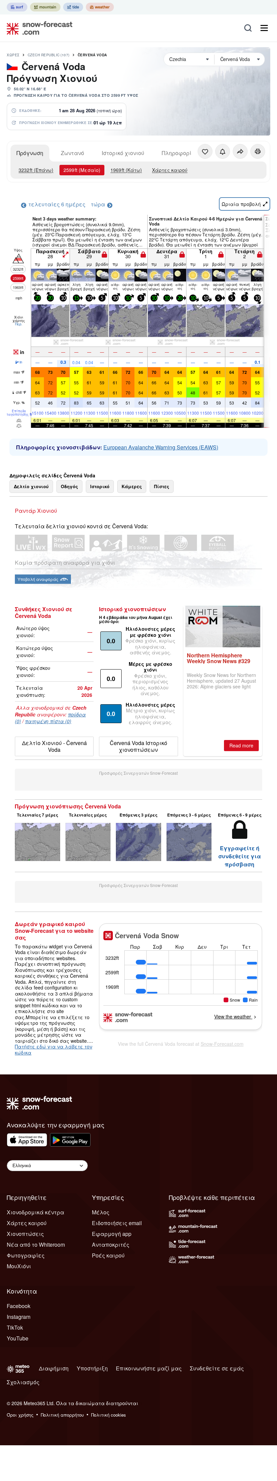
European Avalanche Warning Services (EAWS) (160, 447)
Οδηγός (69, 486)
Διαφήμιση (54, 1368)
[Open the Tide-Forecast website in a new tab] (73, 7)
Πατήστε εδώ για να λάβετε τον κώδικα (53, 1049)
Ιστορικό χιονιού (123, 153)
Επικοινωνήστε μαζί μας (149, 1368)
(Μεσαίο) (82, 170)
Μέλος (100, 1212)
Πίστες (161, 486)
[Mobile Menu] (264, 28)
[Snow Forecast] (37, 28)
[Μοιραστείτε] (240, 151)
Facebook (18, 1306)
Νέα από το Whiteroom (36, 1244)
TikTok (15, 1327)
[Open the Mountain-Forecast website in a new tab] (45, 7)
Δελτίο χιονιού (31, 486)
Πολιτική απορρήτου (62, 1415)
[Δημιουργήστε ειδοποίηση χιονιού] (222, 151)
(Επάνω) (36, 170)
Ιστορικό (99, 486)
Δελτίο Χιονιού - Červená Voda (54, 746)
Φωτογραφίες (26, 1255)
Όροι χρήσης (20, 1415)
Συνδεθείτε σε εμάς (217, 1368)
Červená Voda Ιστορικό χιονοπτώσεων (138, 746)
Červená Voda (92, 55)
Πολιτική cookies (108, 1415)
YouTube (17, 1338)
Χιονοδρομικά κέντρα (35, 1212)
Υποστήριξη (92, 1368)
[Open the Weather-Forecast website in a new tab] (100, 7)
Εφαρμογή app (111, 1234)
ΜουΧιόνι (19, 1266)
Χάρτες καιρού (169, 170)
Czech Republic (49, 55)
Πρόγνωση (30, 153)
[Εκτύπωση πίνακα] (257, 151)
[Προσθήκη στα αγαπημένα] (205, 151)
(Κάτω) (126, 170)
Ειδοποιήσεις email (117, 1223)
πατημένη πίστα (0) (48, 721)
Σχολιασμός (23, 1382)
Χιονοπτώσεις (25, 1234)
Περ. (18, 324)
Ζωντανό (72, 153)
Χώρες (13, 55)
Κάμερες (132, 486)
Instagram (18, 1317)
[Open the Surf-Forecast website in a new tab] (17, 7)
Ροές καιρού (108, 1255)
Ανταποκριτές (110, 1244)
